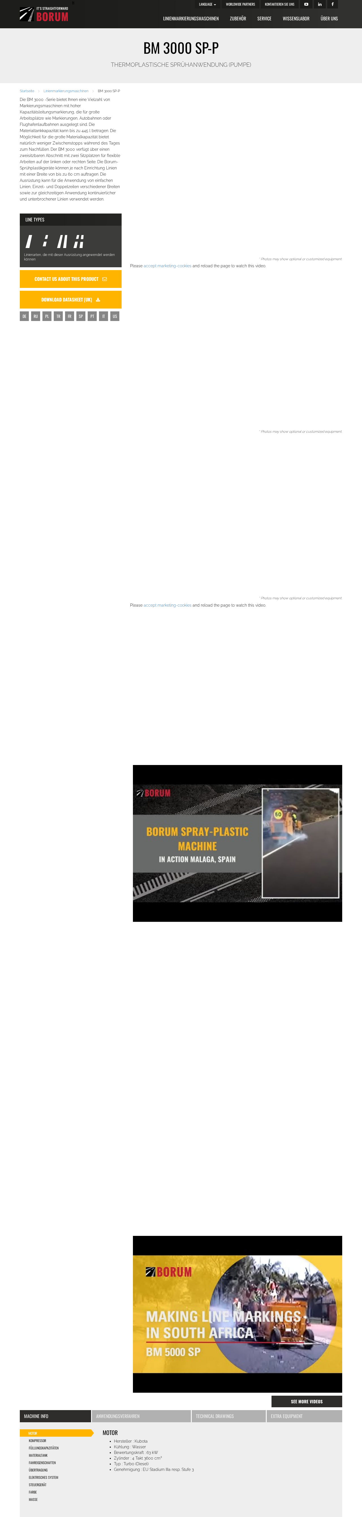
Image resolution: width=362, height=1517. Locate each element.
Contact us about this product (67, 278)
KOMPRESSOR (37, 1440)
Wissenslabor (296, 18)
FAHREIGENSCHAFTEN (42, 1462)
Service (264, 18)
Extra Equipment (287, 1416)
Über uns (329, 18)
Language (206, 4)
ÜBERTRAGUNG (38, 1470)
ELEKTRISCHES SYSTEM (43, 1477)
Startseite (27, 91)
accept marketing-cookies (167, 266)
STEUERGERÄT (37, 1484)
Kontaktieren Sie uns (279, 4)
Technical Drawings (215, 1416)
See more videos (307, 1401)
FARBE (33, 1492)
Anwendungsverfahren (117, 1416)
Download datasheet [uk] (67, 299)
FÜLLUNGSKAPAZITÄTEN (44, 1447)
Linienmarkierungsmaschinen (191, 18)
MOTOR (32, 1433)
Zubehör (238, 18)
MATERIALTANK (38, 1455)
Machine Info (36, 1416)
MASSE (33, 1499)
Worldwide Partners (240, 4)
